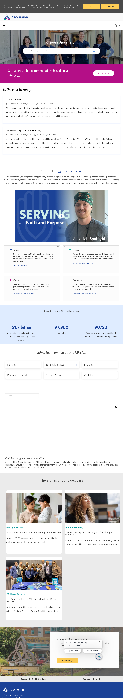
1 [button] (58, 246)
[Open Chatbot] (99, 656)
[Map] (61, 422)
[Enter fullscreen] (116, 407)
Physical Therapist (13, 99)
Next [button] (107, 216)
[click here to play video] (61, 216)
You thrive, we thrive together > (24, 293)
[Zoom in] (116, 395)
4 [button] (65, 246)
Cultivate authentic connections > (84, 293)
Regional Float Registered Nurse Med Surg (23, 130)
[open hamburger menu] (4, 25)
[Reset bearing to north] (116, 402)
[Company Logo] (16, 17)
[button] (94, 51)
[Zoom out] (116, 399)
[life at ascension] (32, 259)
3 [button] (62, 246)
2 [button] (60, 246)
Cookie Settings (65, 7)
